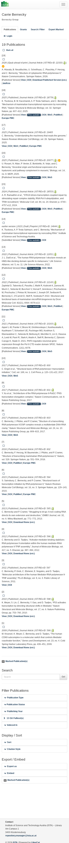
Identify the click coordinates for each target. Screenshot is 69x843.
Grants (23, 29)
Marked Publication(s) (15, 661)
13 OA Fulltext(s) (15, 718)
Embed (10, 773)
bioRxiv (6, 83)
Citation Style (14, 749)
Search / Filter (38, 29)
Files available (34, 115)
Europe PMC (8, 118)
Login (9, 36)
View (23, 80)
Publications (10, 29)
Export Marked (56, 29)
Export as (12, 766)
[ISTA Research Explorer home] (5, 4)
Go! (63, 676)
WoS (50, 115)
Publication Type (15, 697)
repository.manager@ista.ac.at (20, 835)
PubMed (58, 115)
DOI (29, 80)
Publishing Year (15, 711)
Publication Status (15, 704)
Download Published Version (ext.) (50, 80)
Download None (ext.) (24, 522)
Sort (9, 742)
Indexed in (12, 725)
